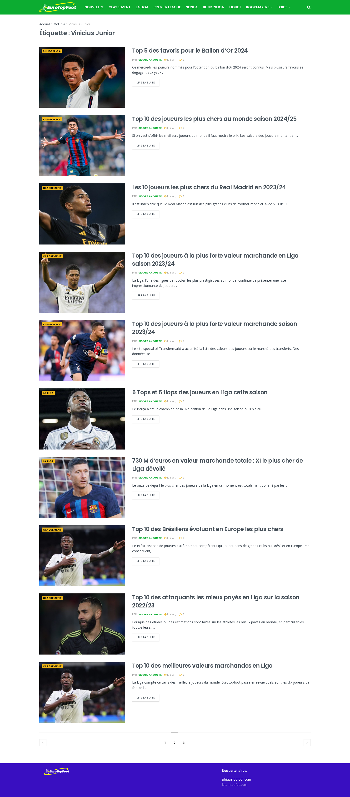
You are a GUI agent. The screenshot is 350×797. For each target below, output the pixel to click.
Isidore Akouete (150, 60)
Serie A (192, 7)
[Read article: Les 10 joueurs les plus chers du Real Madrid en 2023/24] (82, 213)
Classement (119, 7)
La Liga (142, 7)
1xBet (282, 7)
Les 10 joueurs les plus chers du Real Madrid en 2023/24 (209, 187)
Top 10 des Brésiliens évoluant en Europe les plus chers (207, 529)
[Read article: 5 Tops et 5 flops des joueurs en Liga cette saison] (82, 419)
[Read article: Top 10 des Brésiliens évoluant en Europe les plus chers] (82, 555)
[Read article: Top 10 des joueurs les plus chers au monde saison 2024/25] (82, 145)
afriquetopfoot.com (236, 779)
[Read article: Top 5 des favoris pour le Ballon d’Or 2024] (82, 77)
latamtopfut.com (234, 785)
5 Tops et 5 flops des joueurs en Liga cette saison (200, 392)
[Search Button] (309, 7)
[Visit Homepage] (57, 7)
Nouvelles (94, 7)
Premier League (167, 7)
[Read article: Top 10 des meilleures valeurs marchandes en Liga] (82, 692)
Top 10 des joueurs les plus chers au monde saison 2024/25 (214, 119)
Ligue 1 (235, 7)
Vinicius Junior (79, 24)
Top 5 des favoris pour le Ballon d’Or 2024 (190, 50)
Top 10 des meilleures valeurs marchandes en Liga (202, 666)
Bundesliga (213, 7)
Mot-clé (59, 24)
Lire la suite (148, 81)
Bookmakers (258, 7)
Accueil (44, 24)
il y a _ (171, 60)
